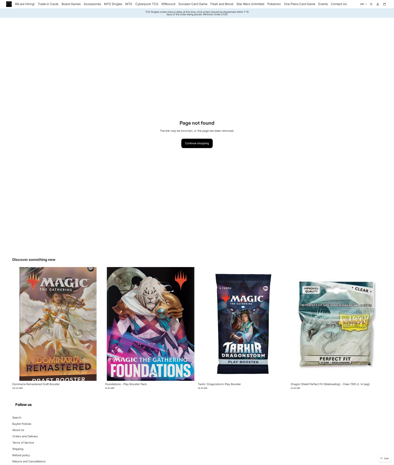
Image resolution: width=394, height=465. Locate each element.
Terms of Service (23, 442)
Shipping (17, 449)
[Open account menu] (377, 4)
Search (16, 417)
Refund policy (21, 455)
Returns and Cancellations (29, 461)
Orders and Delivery (25, 436)
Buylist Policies (21, 423)
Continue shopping (197, 143)
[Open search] (371, 4)
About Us (18, 430)
